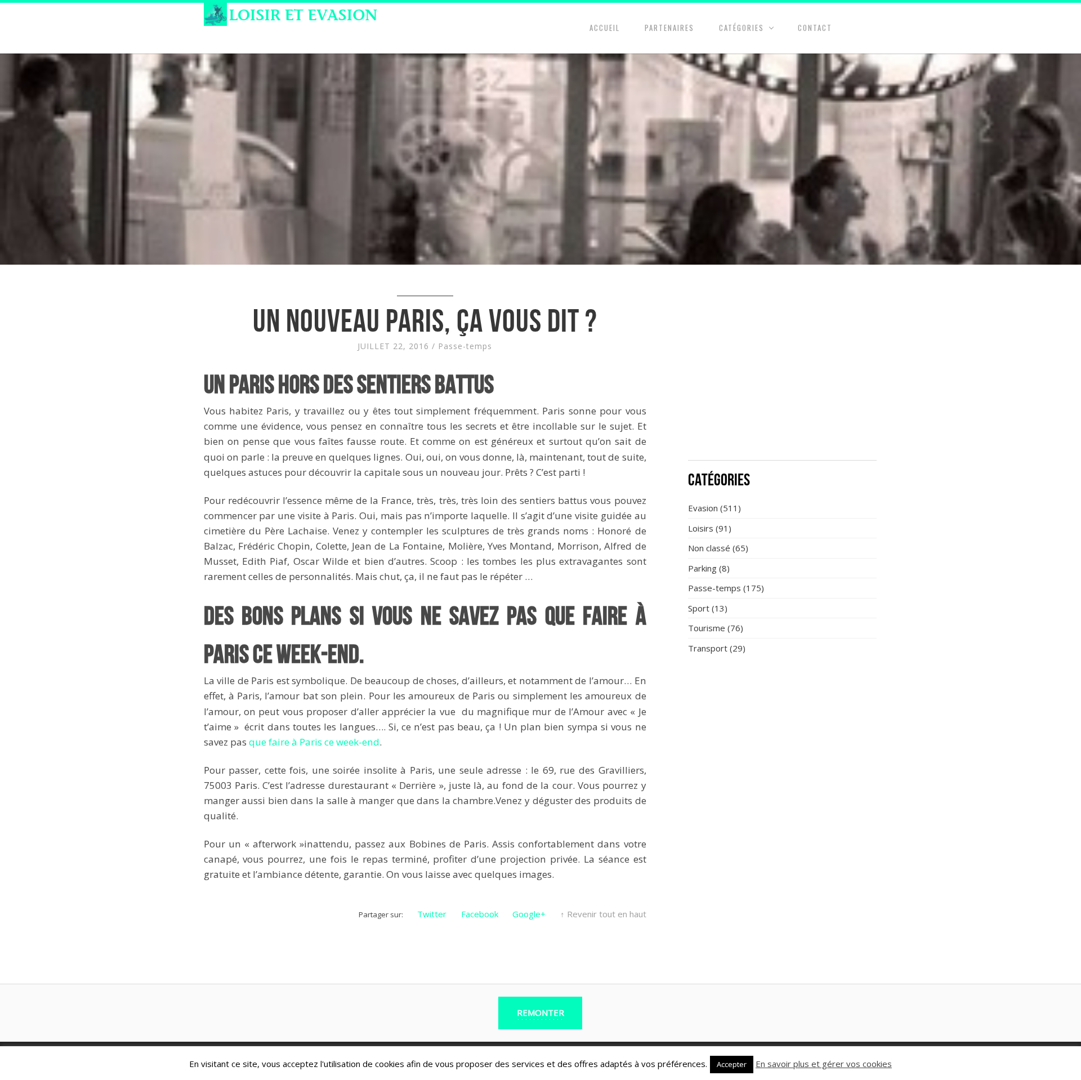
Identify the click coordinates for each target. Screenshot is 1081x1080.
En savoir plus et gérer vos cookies (824, 1063)
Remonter (540, 1012)
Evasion (703, 508)
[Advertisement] (782, 369)
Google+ (529, 914)
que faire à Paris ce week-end (314, 741)
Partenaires (669, 27)
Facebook (479, 914)
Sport (698, 608)
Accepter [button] (732, 1064)
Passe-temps (465, 346)
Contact (815, 27)
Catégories (741, 27)
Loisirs (700, 528)
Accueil (604, 27)
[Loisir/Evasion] (294, 14)
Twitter (431, 914)
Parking (702, 568)
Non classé (709, 548)
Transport (707, 648)
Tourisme (706, 627)
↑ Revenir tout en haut (603, 914)
